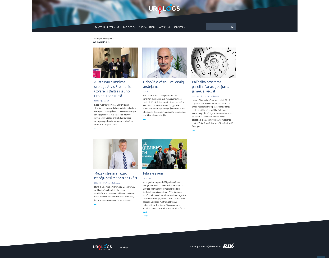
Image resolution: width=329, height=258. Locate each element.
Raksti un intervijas (107, 27)
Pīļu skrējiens (153, 173)
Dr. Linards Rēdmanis (210, 96)
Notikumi (164, 27)
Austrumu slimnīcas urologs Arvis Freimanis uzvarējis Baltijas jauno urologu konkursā (112, 89)
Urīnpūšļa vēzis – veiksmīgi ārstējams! (163, 84)
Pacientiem (129, 27)
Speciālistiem (147, 27)
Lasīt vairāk (145, 213)
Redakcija (179, 27)
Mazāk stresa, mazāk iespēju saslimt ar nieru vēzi (115, 175)
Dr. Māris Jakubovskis (111, 183)
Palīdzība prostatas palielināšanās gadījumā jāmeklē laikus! (210, 87)
